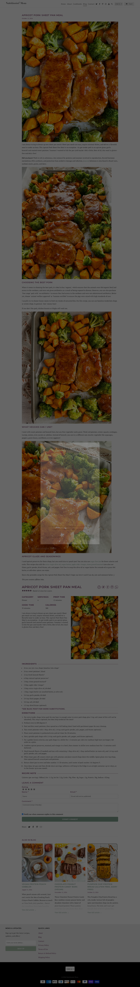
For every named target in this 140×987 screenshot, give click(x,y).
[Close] (97, 445)
